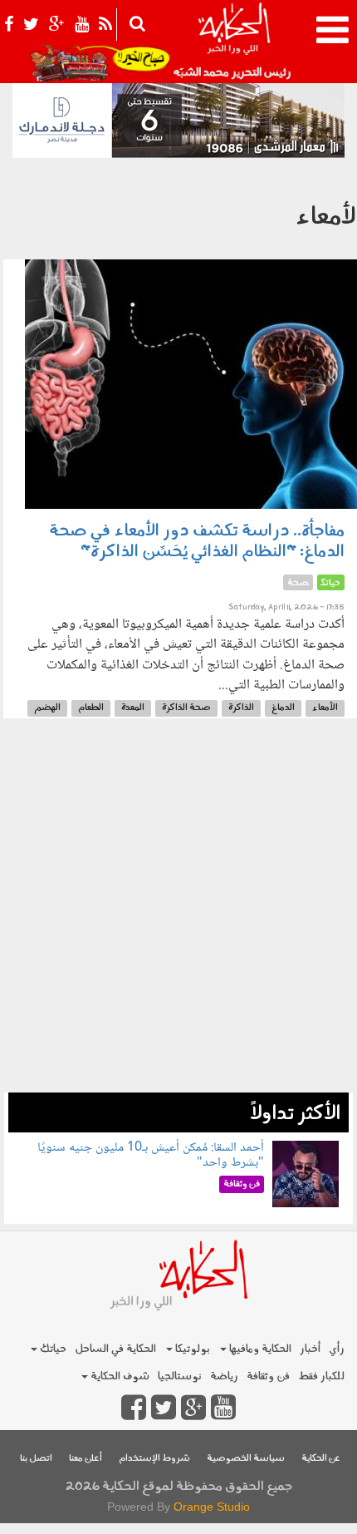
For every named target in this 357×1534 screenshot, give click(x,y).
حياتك (51, 1349)
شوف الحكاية (118, 1376)
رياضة (224, 1376)
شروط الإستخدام (154, 1459)
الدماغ (283, 708)
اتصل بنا (36, 1459)
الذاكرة (241, 708)
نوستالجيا (180, 1376)
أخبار (310, 1349)
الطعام (91, 708)
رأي (337, 1349)
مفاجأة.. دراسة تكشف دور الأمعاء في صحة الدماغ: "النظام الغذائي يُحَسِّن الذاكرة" (197, 542)
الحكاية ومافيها (259, 1349)
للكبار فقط (321, 1376)
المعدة (132, 708)
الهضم (47, 708)
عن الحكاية (320, 1459)
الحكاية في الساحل (115, 1349)
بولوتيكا (191, 1349)
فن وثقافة (268, 1376)
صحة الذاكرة (186, 708)
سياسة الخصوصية (246, 1459)
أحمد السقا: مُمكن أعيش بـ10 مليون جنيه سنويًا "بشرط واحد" (150, 1155)
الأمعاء (325, 708)
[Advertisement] (178, 914)
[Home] (234, 41)
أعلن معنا (85, 1459)
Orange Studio (212, 1506)
